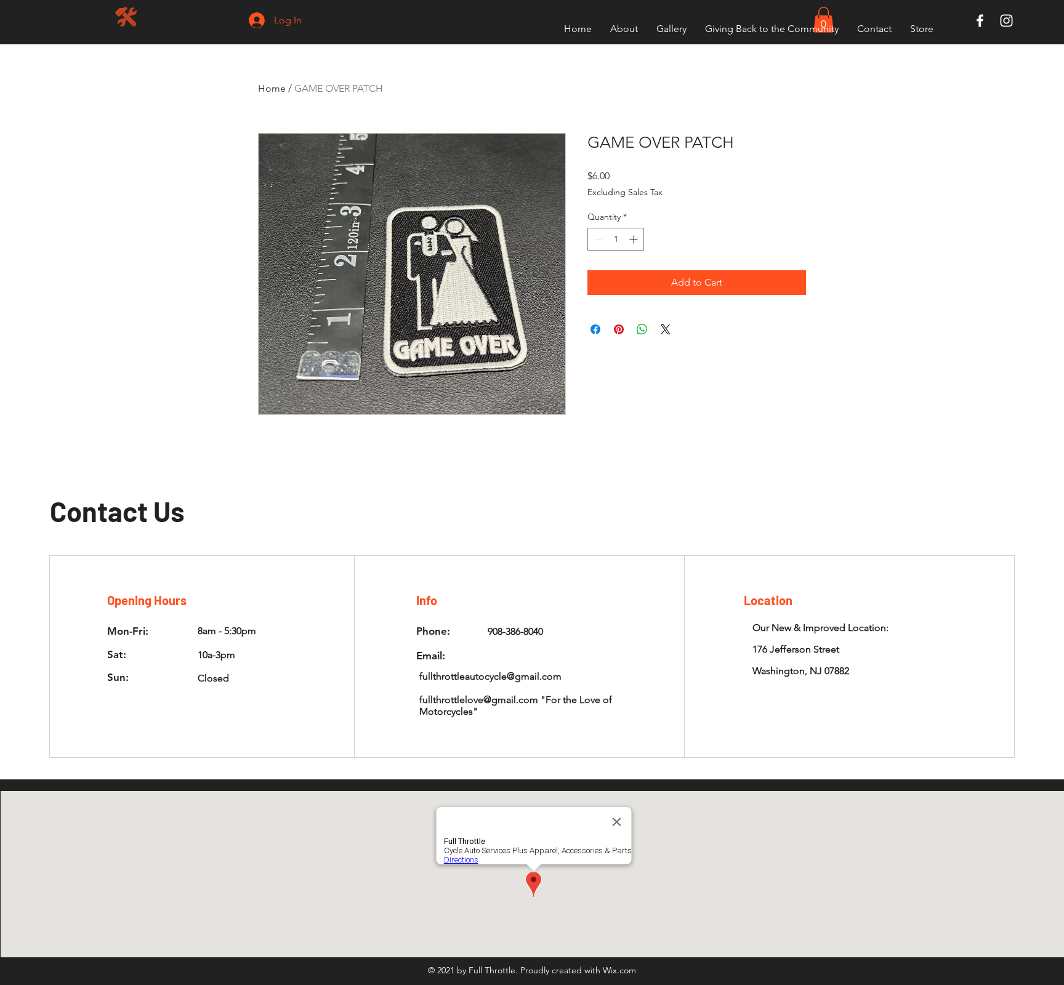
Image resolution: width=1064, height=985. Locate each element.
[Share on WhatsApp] (642, 329)
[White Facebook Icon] (980, 20)
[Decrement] (597, 239)
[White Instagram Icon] (1006, 20)
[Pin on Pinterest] (618, 329)
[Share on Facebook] (595, 329)
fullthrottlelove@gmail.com (478, 700)
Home (272, 88)
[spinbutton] (616, 239)
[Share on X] (665, 329)
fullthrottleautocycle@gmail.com (490, 676)
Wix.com (619, 970)
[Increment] (634, 239)
